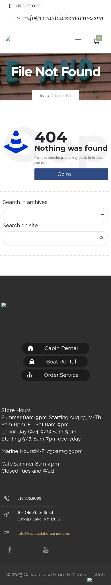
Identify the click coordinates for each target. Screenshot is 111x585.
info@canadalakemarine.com (63, 18)
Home (44, 95)
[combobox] (55, 215)
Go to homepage (71, 175)
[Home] (8, 34)
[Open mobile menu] (81, 39)
